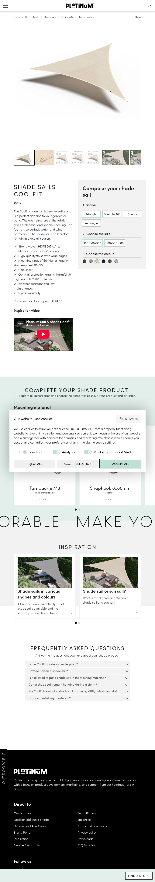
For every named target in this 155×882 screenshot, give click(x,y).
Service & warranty (27, 845)
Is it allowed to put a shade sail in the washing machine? (67, 678)
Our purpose (22, 813)
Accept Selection (77, 464)
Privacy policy (87, 832)
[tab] (76, 509)
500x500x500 (115, 243)
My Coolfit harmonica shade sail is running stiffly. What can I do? (73, 691)
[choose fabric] (84, 261)
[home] (80, 5)
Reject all (34, 464)
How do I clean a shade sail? (48, 671)
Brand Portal (22, 832)
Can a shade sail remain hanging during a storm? (63, 684)
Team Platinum (88, 813)
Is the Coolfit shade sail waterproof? (53, 664)
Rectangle (91, 223)
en (150, 6)
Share (138, 16)
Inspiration (21, 839)
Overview (130, 419)
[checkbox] (29, 452)
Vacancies (84, 819)
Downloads (85, 839)
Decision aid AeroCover (30, 826)
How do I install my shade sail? (50, 698)
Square (132, 214)
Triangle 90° (112, 214)
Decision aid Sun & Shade (31, 819)
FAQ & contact (87, 845)
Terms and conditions (92, 826)
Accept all (120, 464)
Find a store (139, 876)
